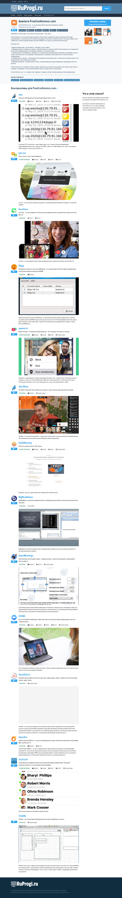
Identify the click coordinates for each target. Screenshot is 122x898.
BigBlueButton (26, 497)
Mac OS (26, 1)
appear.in (23, 328)
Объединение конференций (72, 80)
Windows (14, 1)
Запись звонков (58, 80)
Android (20, 1)
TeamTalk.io (24, 674)
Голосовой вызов (38, 80)
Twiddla (22, 816)
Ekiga (21, 265)
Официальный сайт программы (27, 27)
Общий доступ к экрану (26, 80)
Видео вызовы (49, 80)
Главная (13, 15)
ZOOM (22, 616)
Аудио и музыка (28, 15)
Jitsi (21, 94)
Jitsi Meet (23, 386)
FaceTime (23, 209)
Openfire (23, 737)
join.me (22, 153)
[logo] (27, 8)
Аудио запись (15, 80)
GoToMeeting (25, 442)
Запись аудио (38, 15)
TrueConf (23, 759)
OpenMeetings (26, 555)
